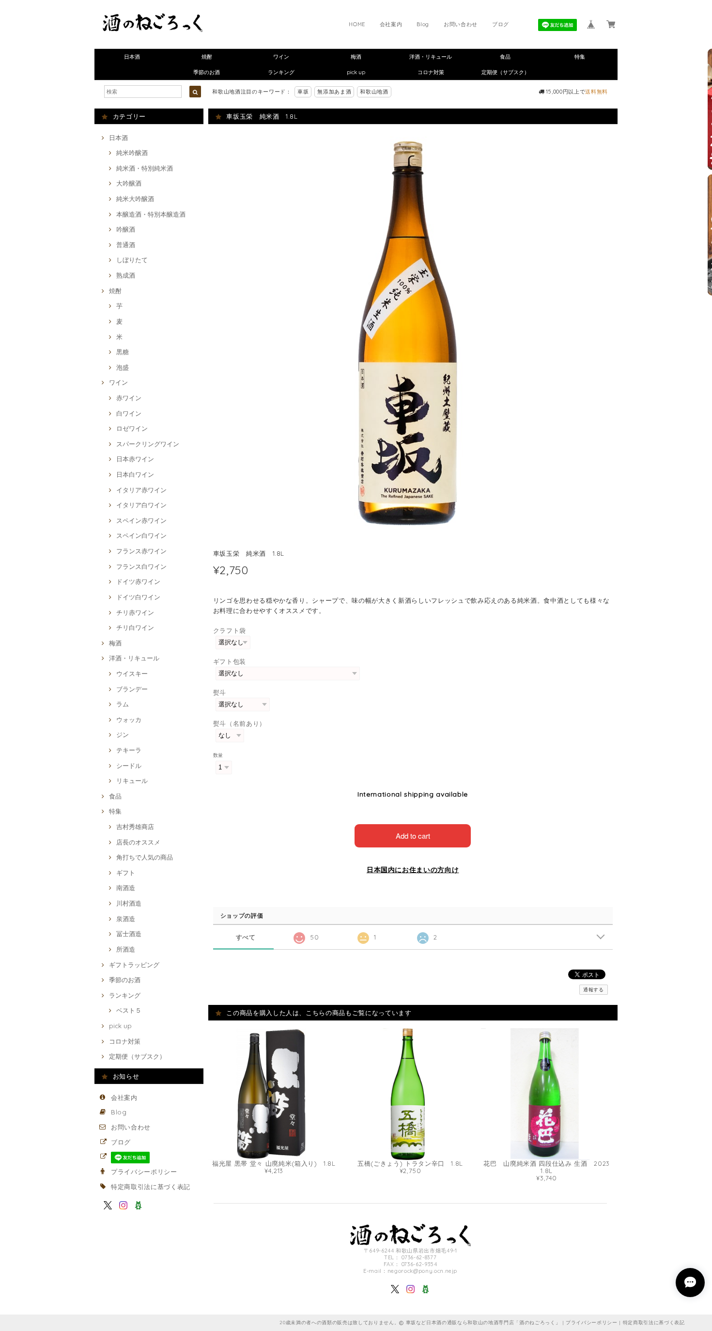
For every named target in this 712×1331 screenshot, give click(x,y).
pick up (356, 72)
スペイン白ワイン (141, 535)
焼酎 (206, 56)
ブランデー (132, 689)
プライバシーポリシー (144, 1171)
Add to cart (413, 835)
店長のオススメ (138, 842)
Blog (423, 24)
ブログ (500, 24)
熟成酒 (125, 275)
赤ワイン (128, 398)
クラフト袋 (229, 630)
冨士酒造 (128, 934)
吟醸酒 (125, 229)
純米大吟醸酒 (135, 199)
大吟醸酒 (128, 183)
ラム (122, 704)
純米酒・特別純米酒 (144, 168)
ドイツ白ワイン (138, 597)
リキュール (132, 780)
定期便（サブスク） (505, 72)
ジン (122, 734)
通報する (593, 990)
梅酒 (356, 56)
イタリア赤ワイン (141, 490)
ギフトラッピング (134, 965)
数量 (218, 755)
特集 (579, 56)
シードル (128, 765)
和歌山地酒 (374, 91)
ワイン (281, 56)
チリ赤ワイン (135, 612)
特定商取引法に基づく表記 (150, 1186)
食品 (505, 56)
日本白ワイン (135, 474)
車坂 (303, 91)
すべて (246, 937)
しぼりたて (132, 260)
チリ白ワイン (135, 627)
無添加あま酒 (334, 91)
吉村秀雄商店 (135, 826)
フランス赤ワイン (141, 551)
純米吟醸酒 (132, 153)
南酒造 (125, 888)
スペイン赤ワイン (141, 520)
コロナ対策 (431, 72)
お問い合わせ (461, 24)
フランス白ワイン (141, 566)
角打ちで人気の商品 (144, 857)
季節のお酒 (206, 72)
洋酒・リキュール (430, 56)
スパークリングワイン (147, 444)
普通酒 (125, 245)
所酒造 (125, 949)
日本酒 (132, 56)
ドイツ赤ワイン (138, 581)
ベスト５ (128, 1010)
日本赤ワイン (135, 459)
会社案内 (391, 24)
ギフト (125, 873)
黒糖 (122, 352)
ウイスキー (132, 673)
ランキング (281, 72)
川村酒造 (128, 903)
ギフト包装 (229, 661)
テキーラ (128, 750)
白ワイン (128, 413)
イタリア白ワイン (141, 505)
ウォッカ (128, 719)
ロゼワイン (132, 428)
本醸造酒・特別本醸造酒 (151, 214)
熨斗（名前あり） (239, 723)
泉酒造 (125, 919)
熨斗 (219, 692)
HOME (357, 24)
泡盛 (122, 367)
